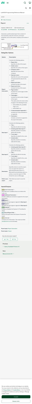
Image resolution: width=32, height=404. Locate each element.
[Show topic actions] (27, 23)
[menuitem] (25, 3)
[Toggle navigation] (8, 2)
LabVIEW (4, 29)
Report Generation (12, 228)
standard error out (6, 221)
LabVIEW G (22, 29)
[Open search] (26, 8)
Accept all (16, 396)
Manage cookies (16, 401)
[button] (15, 20)
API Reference (13, 29)
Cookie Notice (16, 390)
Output (9, 231)
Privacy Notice (7, 390)
